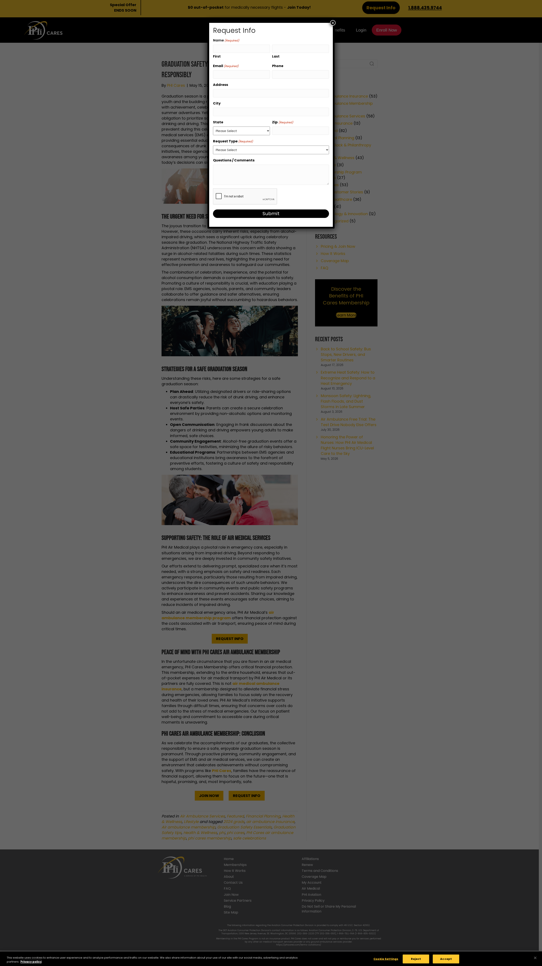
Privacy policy (31, 962)
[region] (271, 958)
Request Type (233, 141)
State (218, 122)
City (217, 103)
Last (275, 56)
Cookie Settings (385, 959)
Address (220, 84)
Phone (277, 65)
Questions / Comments (233, 160)
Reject (416, 959)
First (217, 56)
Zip (282, 122)
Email (226, 65)
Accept (446, 959)
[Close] (535, 958)
